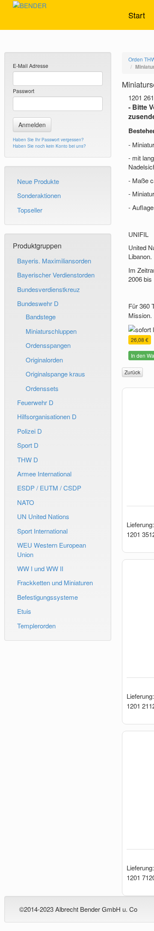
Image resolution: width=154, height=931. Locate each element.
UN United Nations (43, 516)
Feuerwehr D (35, 402)
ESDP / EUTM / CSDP (49, 487)
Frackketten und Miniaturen (55, 582)
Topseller (29, 209)
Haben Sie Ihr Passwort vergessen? (48, 140)
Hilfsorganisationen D (47, 416)
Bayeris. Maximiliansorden (54, 260)
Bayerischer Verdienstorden (56, 274)
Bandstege (41, 316)
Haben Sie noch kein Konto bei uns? (49, 146)
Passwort (23, 90)
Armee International (44, 473)
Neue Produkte (38, 181)
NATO (25, 502)
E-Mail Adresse (30, 65)
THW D (27, 459)
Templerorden (36, 625)
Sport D (27, 445)
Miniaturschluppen (51, 331)
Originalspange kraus (55, 373)
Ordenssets (42, 388)
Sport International (42, 530)
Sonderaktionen (39, 195)
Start (136, 14)
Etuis (24, 611)
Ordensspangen (48, 345)
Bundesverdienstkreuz (48, 289)
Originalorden (44, 359)
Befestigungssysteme (47, 596)
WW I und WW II (40, 568)
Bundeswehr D (38, 303)
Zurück (132, 372)
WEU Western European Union (51, 549)
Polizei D (29, 430)
